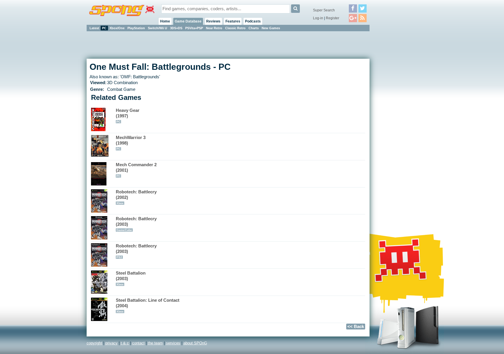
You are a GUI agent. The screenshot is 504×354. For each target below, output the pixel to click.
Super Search (324, 10)
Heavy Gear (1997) (127, 115)
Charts (254, 28)
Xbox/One (117, 28)
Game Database (188, 21)
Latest (94, 28)
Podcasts (253, 21)
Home (165, 21)
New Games (271, 28)
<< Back (355, 326)
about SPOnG (195, 343)
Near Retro (214, 28)
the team (155, 343)
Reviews (213, 21)
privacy (111, 343)
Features (232, 21)
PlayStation (136, 28)
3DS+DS (176, 28)
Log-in (318, 18)
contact (138, 343)
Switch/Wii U (157, 28)
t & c (125, 343)
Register (332, 18)
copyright (94, 343)
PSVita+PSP (194, 28)
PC (104, 28)
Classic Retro (235, 28)
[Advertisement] (395, 119)
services (173, 343)
